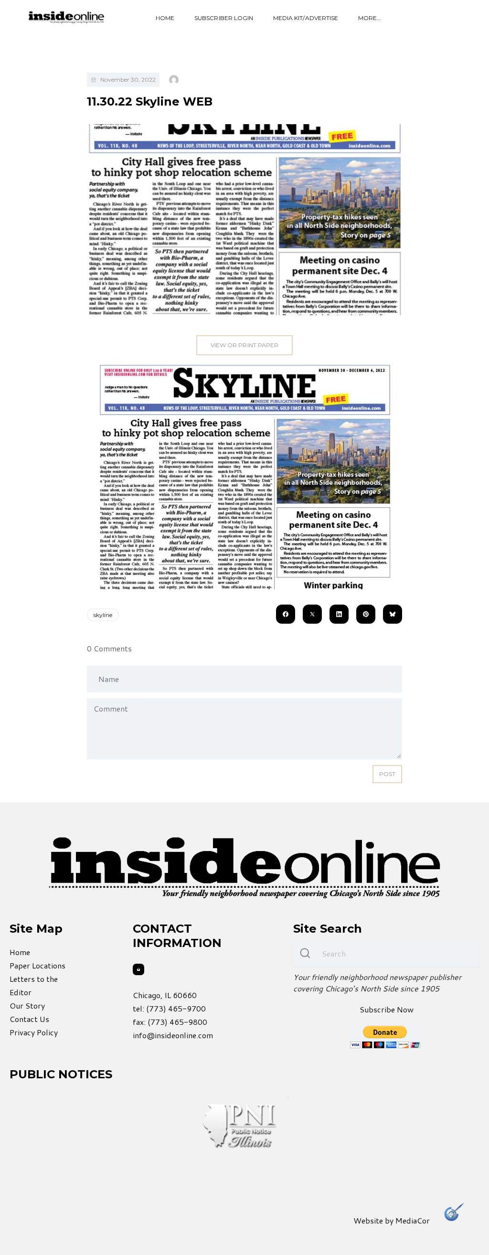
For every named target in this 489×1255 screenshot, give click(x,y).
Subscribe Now (387, 1009)
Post (387, 773)
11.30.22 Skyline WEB (150, 101)
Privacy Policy (34, 1032)
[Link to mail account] (138, 969)
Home (165, 17)
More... (369, 17)
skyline (103, 614)
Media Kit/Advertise (305, 17)
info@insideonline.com (173, 1035)
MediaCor (412, 1220)
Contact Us (29, 1018)
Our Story (27, 1005)
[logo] (66, 17)
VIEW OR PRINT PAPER (244, 345)
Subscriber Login (223, 17)
